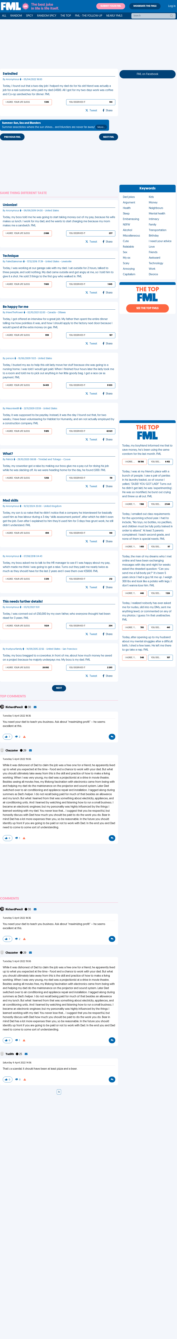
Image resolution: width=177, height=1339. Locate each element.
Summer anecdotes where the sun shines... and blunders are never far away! (53, 125)
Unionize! (10, 205)
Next (59, 688)
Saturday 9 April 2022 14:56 (17, 1063)
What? (8, 454)
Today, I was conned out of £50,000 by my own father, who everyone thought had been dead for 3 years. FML (56, 616)
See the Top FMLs (147, 308)
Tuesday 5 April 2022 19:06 (17, 759)
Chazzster (12, 750)
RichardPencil (14, 707)
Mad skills (10, 500)
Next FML (108, 137)
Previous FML (12, 137)
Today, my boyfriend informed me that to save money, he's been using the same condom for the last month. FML (147, 449)
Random (16, 16)
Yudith (10, 1054)
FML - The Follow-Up (88, 16)
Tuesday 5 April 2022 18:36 (17, 716)
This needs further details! (23, 601)
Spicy (29, 16)
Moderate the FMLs (144, 6)
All (4, 16)
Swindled (10, 74)
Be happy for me (15, 307)
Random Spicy (46, 16)
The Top (65, 16)
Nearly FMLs (114, 16)
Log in (172, 6)
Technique (11, 256)
